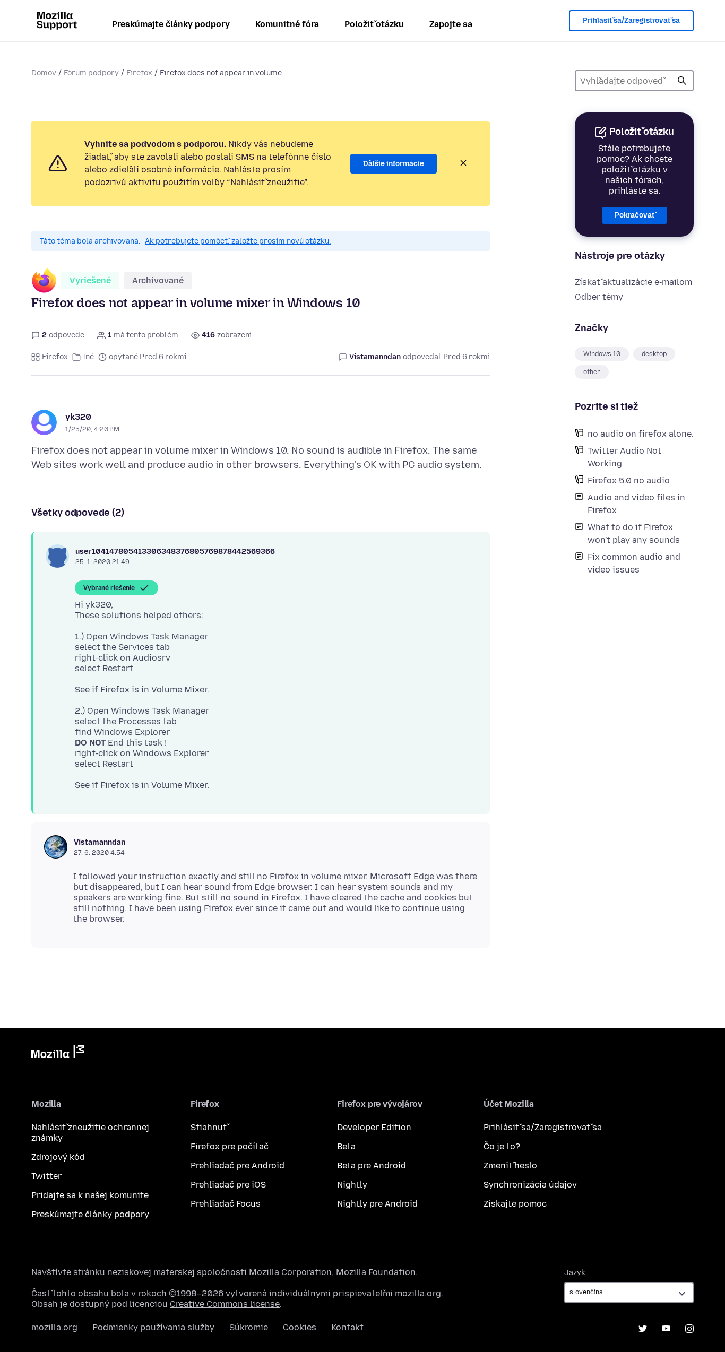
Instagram (689, 1328)
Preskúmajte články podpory (171, 24)
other (591, 372)
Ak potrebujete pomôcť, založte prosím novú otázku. (238, 241)
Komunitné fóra (287, 24)
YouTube (666, 1328)
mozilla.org (54, 1327)
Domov (43, 72)
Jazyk (574, 1272)
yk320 (78, 417)
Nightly (352, 1185)
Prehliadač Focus (226, 1204)
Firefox (139, 72)
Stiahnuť (209, 1127)
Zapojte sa (450, 24)
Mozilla (57, 1053)
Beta (346, 1146)
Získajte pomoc (515, 1204)
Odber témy (599, 297)
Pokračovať (634, 215)
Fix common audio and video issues (634, 563)
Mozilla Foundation (376, 1272)
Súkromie (248, 1327)
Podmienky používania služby (153, 1327)
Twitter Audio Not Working (624, 457)
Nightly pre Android (377, 1204)
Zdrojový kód (58, 1157)
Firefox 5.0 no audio (629, 480)
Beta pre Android (371, 1165)
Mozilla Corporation (290, 1272)
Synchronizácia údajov (530, 1185)
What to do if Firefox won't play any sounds (634, 533)
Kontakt (347, 1327)
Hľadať (682, 80)
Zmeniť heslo (510, 1165)
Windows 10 (601, 354)
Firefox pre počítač (230, 1146)
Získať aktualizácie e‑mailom (633, 282)
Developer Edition (374, 1127)
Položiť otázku (374, 24)
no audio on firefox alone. (641, 434)
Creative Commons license (225, 1304)
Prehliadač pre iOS (228, 1185)
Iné (88, 356)
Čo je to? (502, 1146)
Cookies (299, 1327)
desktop (654, 354)
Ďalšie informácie (393, 163)
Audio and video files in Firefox (636, 503)
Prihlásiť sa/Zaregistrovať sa (631, 20)
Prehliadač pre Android (237, 1165)
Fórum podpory (91, 72)
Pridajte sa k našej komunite (90, 1195)
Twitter (46, 1176)
